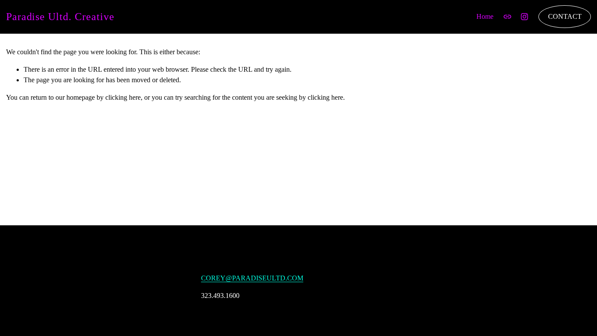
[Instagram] (524, 16)
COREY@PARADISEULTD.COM (252, 278)
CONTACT (565, 16)
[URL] (507, 16)
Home (484, 16)
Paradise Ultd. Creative (60, 16)
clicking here (123, 97)
